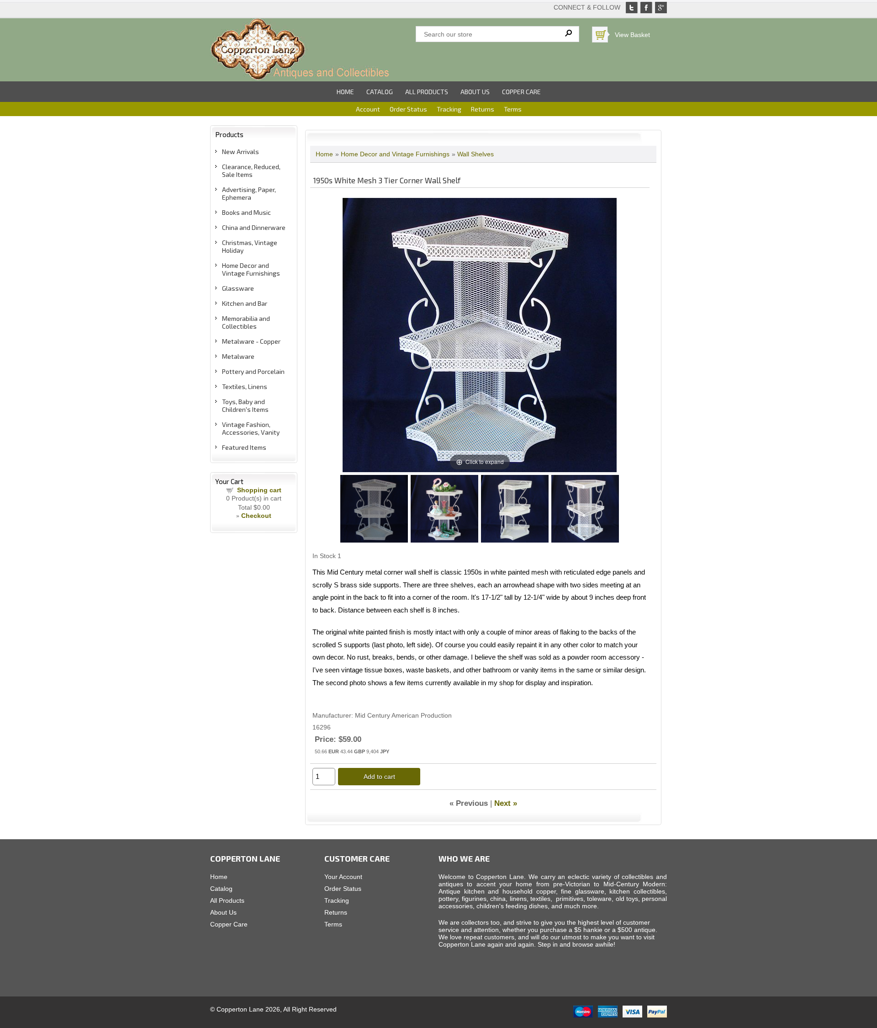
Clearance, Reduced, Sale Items (251, 170)
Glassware (238, 288)
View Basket (632, 34)
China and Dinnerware (253, 227)
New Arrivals (240, 151)
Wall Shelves (475, 154)
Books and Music (246, 212)
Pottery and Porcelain (253, 371)
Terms (513, 109)
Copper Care (521, 92)
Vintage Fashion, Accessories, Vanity (251, 428)
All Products (426, 92)
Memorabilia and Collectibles (246, 322)
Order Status (408, 109)
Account (368, 109)
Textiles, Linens (244, 386)
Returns (482, 109)
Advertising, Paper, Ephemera (249, 193)
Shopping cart (259, 490)
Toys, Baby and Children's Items (245, 405)
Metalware (238, 356)
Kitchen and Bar (244, 303)
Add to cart (379, 776)
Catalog (379, 92)
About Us (475, 92)
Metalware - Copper (251, 341)
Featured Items (244, 447)
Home (345, 92)
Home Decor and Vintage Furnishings (251, 269)
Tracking (449, 109)
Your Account (343, 876)
